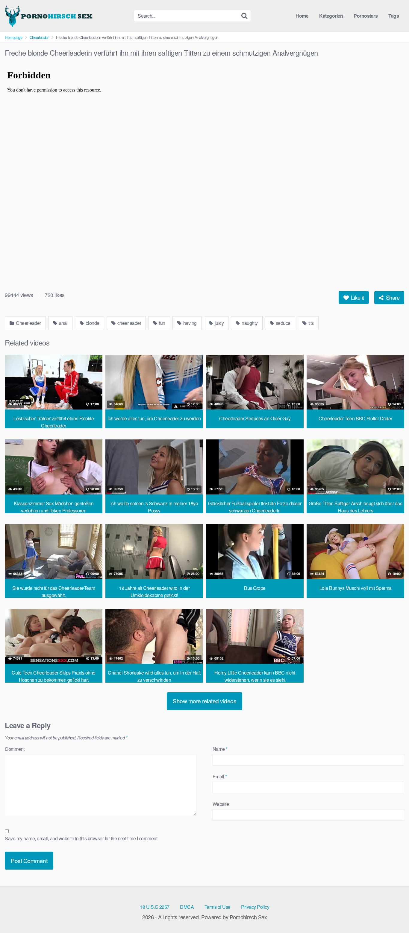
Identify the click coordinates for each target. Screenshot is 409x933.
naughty (249, 322)
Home (302, 15)
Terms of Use (218, 906)
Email (220, 776)
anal (63, 322)
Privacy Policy (255, 906)
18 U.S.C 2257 (154, 906)
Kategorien (331, 15)
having (189, 322)
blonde (91, 322)
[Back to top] (392, 914)
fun (161, 322)
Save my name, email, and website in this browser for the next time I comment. (81, 838)
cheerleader (128, 322)
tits (310, 322)
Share (391, 297)
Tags (393, 15)
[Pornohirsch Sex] (50, 16)
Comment (15, 748)
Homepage (13, 37)
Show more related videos (204, 701)
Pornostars (366, 15)
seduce (282, 322)
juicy (218, 322)
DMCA (187, 906)
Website (221, 803)
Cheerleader (39, 37)
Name (220, 748)
